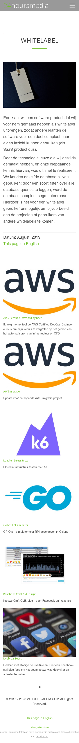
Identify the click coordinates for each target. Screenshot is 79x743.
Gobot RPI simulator (15, 525)
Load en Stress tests (15, 460)
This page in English (21, 243)
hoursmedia (25, 5)
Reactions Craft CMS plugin (19, 594)
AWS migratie (11, 391)
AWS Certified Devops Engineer (22, 318)
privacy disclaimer (39, 727)
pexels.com (42, 736)
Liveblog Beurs (12, 658)
